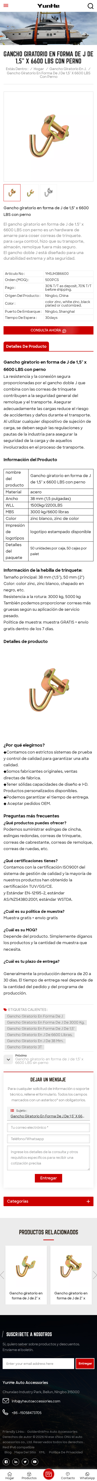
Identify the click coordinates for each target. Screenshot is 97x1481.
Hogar (39, 69)
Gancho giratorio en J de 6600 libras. (39, 1035)
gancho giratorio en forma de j (35, 1016)
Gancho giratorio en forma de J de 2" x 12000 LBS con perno (71, 1296)
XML (42, 1452)
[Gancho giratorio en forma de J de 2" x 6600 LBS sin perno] (26, 1266)
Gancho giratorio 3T (24, 1047)
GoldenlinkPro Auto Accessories (52, 1432)
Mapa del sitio (25, 1452)
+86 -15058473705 (26, 1413)
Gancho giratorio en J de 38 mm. (35, 1041)
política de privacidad (66, 1452)
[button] (95, 1275)
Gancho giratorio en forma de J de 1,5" (40, 1028)
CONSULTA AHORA (46, 330)
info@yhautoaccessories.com (36, 1401)
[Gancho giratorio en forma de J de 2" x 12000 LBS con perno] (71, 1266)
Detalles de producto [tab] (26, 346)
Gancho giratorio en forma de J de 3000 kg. (46, 1022)
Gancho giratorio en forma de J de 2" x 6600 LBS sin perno (26, 1296)
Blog (8, 1452)
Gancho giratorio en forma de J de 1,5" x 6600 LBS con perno (48, 1116)
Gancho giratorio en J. (67, 69)
